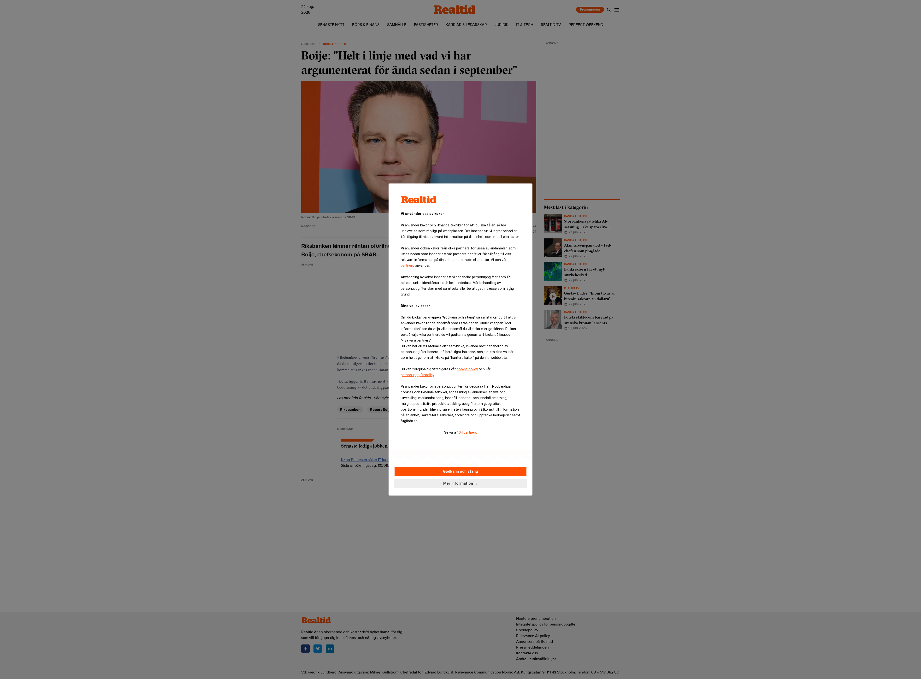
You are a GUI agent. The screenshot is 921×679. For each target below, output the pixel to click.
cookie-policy (467, 369)
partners (407, 265)
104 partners (467, 432)
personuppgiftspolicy (417, 375)
